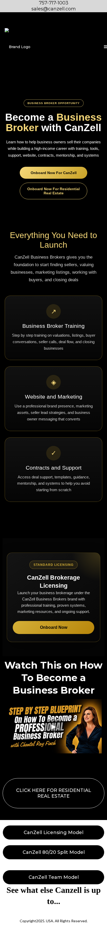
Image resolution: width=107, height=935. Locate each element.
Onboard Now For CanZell (54, 173)
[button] (104, 47)
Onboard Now (53, 627)
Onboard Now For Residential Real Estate (53, 191)
